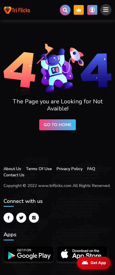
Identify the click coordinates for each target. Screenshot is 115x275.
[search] (65, 10)
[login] (92, 10)
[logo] (17, 10)
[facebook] (9, 218)
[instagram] (34, 218)
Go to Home (57, 125)
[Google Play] (29, 254)
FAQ (91, 169)
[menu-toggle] (105, 9)
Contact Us (14, 175)
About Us (12, 169)
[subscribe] (79, 10)
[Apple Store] (82, 254)
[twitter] (21, 218)
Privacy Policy (70, 169)
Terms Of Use (39, 169)
